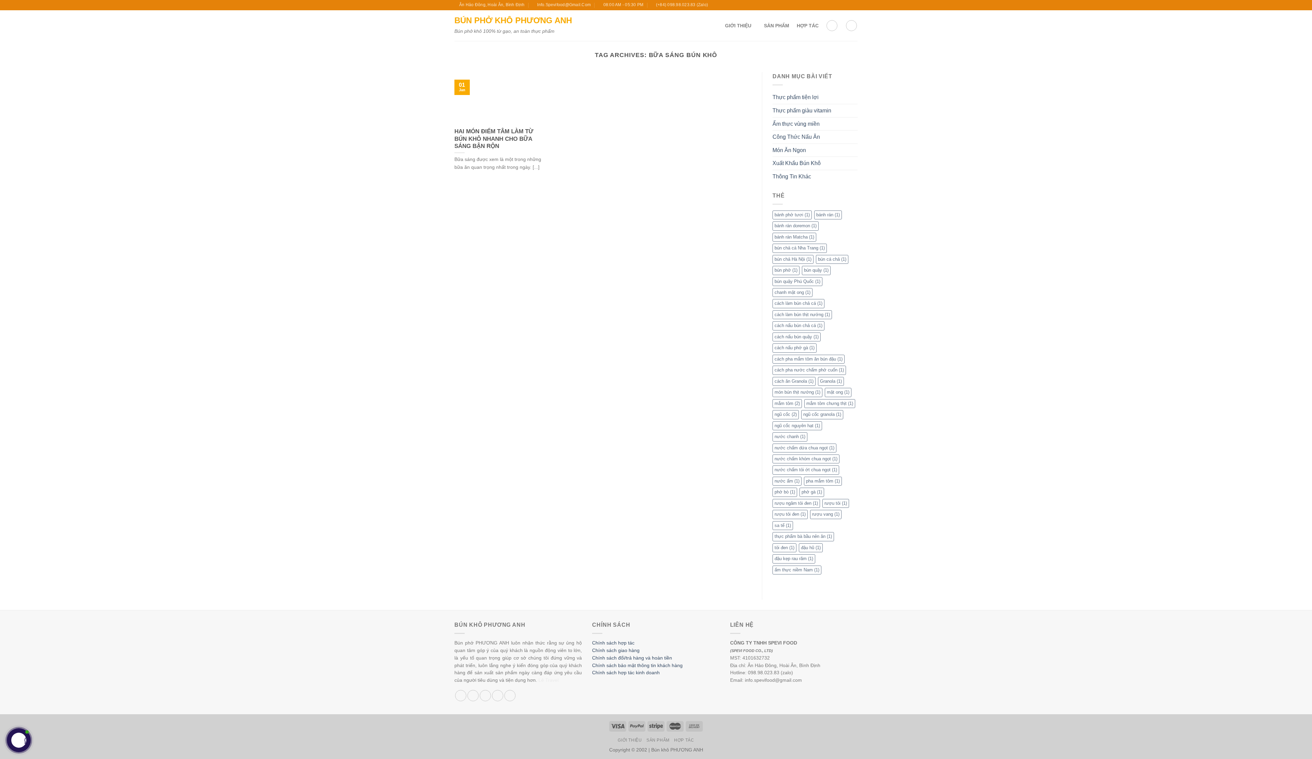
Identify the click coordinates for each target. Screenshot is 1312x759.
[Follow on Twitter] (841, 5)
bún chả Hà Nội (793, 259)
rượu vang (825, 514)
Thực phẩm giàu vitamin (802, 110)
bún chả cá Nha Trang (800, 247)
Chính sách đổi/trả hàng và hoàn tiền (632, 658)
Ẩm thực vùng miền (796, 124)
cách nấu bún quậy (797, 336)
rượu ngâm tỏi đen (796, 503)
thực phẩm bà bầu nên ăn (803, 536)
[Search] (851, 25)
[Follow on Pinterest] (510, 695)
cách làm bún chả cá (798, 303)
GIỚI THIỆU (738, 25)
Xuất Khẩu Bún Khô (797, 163)
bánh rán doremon (796, 225)
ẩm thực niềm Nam (797, 569)
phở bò (785, 491)
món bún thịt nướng (797, 392)
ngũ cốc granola (822, 414)
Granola (831, 381)
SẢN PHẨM (776, 25)
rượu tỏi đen (790, 514)
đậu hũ (811, 547)
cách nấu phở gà (795, 347)
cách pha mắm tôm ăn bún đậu (809, 359)
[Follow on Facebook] (828, 5)
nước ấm (787, 481)
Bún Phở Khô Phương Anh (513, 20)
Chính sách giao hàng (616, 650)
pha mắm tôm (823, 481)
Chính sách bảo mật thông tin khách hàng (637, 665)
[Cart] (831, 25)
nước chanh (790, 436)
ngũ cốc (786, 414)
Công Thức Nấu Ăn (796, 137)
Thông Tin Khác (792, 176)
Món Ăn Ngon (789, 150)
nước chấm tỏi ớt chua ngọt (806, 469)
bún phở (786, 270)
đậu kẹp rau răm (794, 558)
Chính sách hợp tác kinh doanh (626, 672)
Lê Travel (548, 680)
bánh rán (828, 214)
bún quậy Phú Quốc (797, 281)
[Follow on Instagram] (835, 5)
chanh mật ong (792, 292)
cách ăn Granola (794, 381)
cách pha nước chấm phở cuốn (809, 369)
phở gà (812, 491)
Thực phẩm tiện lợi (796, 97)
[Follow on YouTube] (854, 5)
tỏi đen (784, 547)
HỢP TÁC (808, 25)
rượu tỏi (835, 503)
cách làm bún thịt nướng (802, 314)
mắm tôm (787, 403)
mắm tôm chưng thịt (829, 403)
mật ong (838, 392)
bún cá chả (832, 259)
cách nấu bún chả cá (798, 325)
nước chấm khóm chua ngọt (806, 458)
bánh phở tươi (792, 214)
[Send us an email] (848, 5)
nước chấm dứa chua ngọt (804, 447)
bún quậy (816, 270)
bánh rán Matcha (794, 237)
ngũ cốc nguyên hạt (797, 425)
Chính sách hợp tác (613, 643)
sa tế (783, 525)
